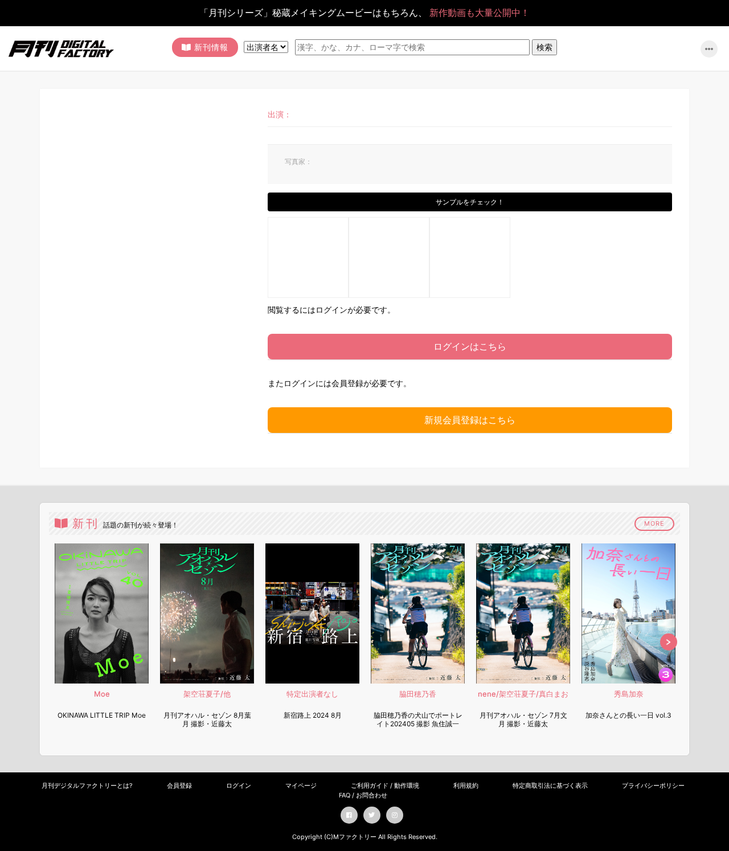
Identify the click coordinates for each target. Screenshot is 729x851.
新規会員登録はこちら (469, 420)
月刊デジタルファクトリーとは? (87, 785)
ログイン (238, 785)
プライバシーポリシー (653, 785)
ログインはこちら (469, 346)
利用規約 (465, 785)
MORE (654, 523)
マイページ (301, 785)
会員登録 (179, 785)
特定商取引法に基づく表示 (550, 785)
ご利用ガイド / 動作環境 (385, 785)
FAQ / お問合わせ (363, 795)
